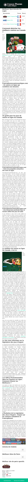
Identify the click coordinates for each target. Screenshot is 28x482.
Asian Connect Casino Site (13, 24)
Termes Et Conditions (19, 480)
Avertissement (7, 480)
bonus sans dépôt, (22, 310)
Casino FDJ (10, 20)
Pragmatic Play (9, 293)
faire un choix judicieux (7, 387)
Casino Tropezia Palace (13, 16)
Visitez (4, 477)
